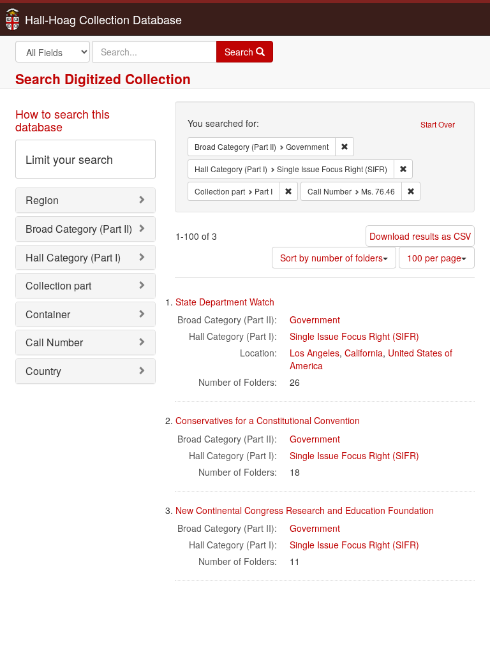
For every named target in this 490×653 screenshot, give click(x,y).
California (364, 352)
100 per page (434, 257)
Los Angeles (314, 352)
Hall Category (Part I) (73, 257)
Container (48, 314)
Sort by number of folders (331, 257)
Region (42, 200)
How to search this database (62, 120)
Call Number (54, 342)
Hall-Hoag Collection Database (63, 19)
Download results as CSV (420, 236)
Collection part (58, 285)
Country (43, 370)
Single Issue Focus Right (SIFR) (354, 336)
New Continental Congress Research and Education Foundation (304, 510)
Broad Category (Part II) (79, 228)
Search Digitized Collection (103, 78)
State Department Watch (224, 301)
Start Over (437, 124)
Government (315, 319)
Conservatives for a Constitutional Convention (267, 420)
